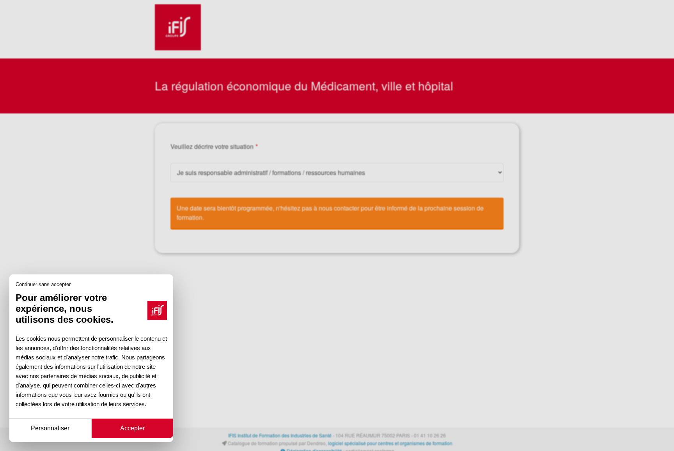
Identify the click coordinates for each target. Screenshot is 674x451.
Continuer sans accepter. (44, 284)
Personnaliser (50, 427)
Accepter (132, 427)
